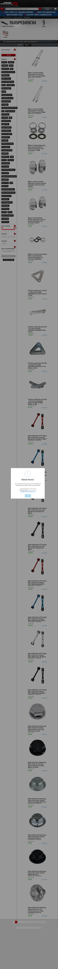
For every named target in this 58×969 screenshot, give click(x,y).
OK (28, 496)
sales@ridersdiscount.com (27, 491)
